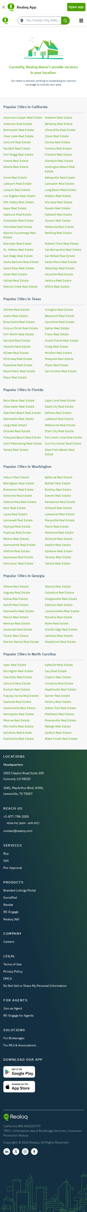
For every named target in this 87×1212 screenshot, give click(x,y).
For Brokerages (14, 1038)
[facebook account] (34, 1151)
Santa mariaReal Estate (61, 262)
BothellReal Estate (57, 483)
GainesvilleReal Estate (18, 419)
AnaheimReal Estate (58, 118)
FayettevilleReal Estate (60, 689)
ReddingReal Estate (58, 233)
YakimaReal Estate (57, 563)
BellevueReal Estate (58, 477)
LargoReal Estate (15, 425)
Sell (6, 861)
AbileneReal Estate (16, 310)
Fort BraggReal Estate (18, 154)
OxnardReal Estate (58, 220)
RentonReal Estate (16, 539)
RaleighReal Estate (58, 726)
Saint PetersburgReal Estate (22, 443)
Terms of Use (12, 964)
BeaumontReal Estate (59, 316)
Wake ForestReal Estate (61, 739)
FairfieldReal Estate (16, 148)
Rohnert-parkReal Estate (62, 244)
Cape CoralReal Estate (60, 400)
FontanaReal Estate (58, 148)
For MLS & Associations (19, 1045)
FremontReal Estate (58, 154)
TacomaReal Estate (58, 557)
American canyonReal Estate (22, 118)
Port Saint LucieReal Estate (63, 437)
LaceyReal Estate (15, 514)
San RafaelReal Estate (60, 256)
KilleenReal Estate (16, 353)
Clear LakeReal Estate (18, 136)
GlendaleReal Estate (59, 161)
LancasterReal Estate (59, 184)
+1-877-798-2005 (16, 816)
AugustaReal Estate (16, 592)
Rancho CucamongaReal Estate (19, 235)
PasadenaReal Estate (17, 365)
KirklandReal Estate (58, 508)
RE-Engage (11, 912)
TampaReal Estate (15, 450)
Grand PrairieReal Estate (62, 340)
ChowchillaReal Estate (60, 130)
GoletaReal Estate (15, 167)
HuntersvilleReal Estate (19, 708)
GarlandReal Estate (16, 340)
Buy (6, 853)
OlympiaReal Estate (16, 526)
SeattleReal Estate (58, 545)
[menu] (82, 20)
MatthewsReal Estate (59, 714)
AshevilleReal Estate (59, 665)
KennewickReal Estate (60, 502)
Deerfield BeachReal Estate (22, 413)
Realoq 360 (11, 919)
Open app (76, 7)
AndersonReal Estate (17, 124)
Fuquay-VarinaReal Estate (21, 696)
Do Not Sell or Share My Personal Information (34, 986)
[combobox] (43, 20)
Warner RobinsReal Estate (21, 642)
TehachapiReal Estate (59, 268)
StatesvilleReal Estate (18, 739)
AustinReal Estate (15, 316)
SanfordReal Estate (58, 733)
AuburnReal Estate (16, 477)
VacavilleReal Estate (59, 274)
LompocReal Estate (16, 190)
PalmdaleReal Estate (17, 227)
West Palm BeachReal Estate (60, 452)
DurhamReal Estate (16, 689)
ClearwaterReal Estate (18, 406)
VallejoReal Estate (16, 280)
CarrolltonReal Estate (60, 322)
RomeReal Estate (56, 623)
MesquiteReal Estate (59, 359)
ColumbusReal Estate (59, 592)
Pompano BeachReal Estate (22, 437)
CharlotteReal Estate (17, 677)
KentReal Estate (14, 508)
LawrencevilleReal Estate (62, 611)
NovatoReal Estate (57, 208)
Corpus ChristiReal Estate (20, 328)
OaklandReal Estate (58, 214)
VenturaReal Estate (58, 280)
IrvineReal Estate (15, 178)
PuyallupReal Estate (17, 532)
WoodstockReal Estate (60, 642)
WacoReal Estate (15, 377)
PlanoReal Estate (56, 365)
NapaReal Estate (15, 208)
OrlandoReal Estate (16, 431)
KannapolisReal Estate (18, 714)
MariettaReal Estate (58, 617)
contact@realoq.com (17, 831)
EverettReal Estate (58, 496)
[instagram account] (25, 1151)
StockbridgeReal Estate (61, 629)
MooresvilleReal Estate (60, 720)
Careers (8, 942)
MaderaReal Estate (58, 196)
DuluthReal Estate (15, 605)
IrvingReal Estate (56, 346)
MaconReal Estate (15, 617)
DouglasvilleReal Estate (61, 599)
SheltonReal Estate (16, 551)
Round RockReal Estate (19, 371)
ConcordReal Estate (17, 142)
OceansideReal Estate (18, 220)
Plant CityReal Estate (59, 431)
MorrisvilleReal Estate (18, 726)
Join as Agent (12, 1008)
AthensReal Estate (16, 586)
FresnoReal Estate (15, 161)
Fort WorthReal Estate (18, 334)
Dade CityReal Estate (59, 406)
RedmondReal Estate (59, 532)
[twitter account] (15, 1151)
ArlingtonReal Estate (59, 310)
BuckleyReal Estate (58, 490)
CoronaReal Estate (57, 142)
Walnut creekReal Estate (20, 287)
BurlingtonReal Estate (18, 671)
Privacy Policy (13, 971)
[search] (65, 20)
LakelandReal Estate (59, 419)
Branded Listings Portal (19, 890)
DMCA (7, 979)
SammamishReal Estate (19, 545)
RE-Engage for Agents (18, 1015)
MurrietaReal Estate (58, 202)
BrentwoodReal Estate (18, 130)
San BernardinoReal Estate (63, 250)
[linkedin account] (6, 1151)
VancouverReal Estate (18, 563)
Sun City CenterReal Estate (63, 443)
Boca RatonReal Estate (19, 400)
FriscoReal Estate (57, 334)
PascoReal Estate (57, 526)
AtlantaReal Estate (58, 586)
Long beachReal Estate (60, 190)
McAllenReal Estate (58, 353)
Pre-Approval (12, 868)
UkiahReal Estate (15, 274)
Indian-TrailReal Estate (60, 708)
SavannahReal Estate (17, 629)
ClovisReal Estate (57, 136)
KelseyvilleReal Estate (60, 178)
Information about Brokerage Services (39, 1131)
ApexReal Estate (14, 665)
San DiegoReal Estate (18, 256)
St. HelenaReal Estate (18, 250)
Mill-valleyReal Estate (18, 202)
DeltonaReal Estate (58, 413)
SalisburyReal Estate (17, 733)
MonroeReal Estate (16, 720)
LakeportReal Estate (17, 184)
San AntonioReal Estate (61, 371)
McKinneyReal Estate (17, 359)
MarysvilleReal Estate (60, 520)
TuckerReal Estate (15, 636)
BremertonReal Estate (18, 490)
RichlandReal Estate (58, 539)
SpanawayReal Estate (18, 557)
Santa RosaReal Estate (18, 268)
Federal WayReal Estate (19, 502)
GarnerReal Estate (57, 696)
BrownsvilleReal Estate (19, 322)
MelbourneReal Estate (60, 425)
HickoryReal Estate (58, 702)
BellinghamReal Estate (18, 483)
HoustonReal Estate (16, 346)
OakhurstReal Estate (17, 214)
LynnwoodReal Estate (18, 520)
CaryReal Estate (56, 671)
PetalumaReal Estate (59, 227)
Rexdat (8, 905)
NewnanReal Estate (16, 623)
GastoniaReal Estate (17, 702)
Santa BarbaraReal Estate (21, 262)
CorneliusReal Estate (59, 683)
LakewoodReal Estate (60, 514)
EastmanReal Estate (58, 605)
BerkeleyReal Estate (58, 124)
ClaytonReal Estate (58, 677)
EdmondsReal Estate (17, 496)
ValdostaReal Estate (59, 636)
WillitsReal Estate (57, 287)
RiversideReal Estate (17, 244)
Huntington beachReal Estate (60, 169)
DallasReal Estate (57, 328)
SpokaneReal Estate (58, 551)
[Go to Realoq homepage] (5, 20)
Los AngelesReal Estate (19, 196)
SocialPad (10, 898)
